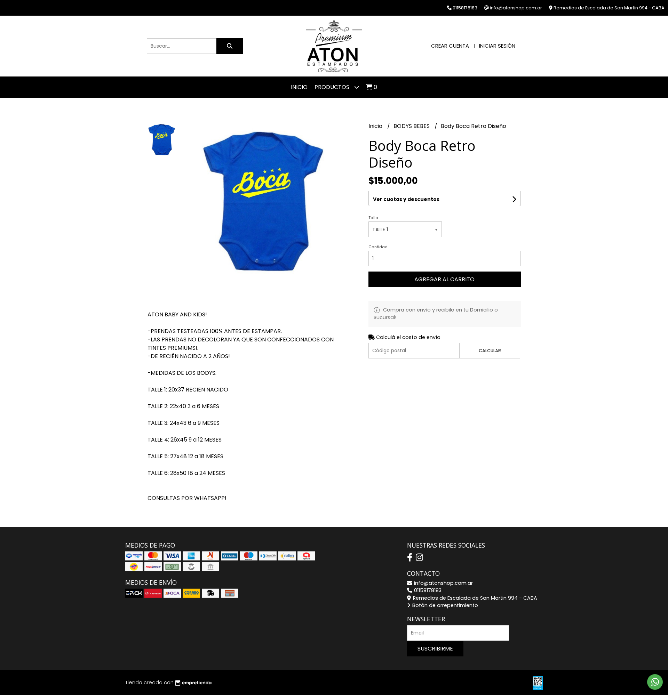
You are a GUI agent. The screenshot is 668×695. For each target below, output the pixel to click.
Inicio (299, 87)
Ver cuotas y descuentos (406, 199)
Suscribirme (435, 649)
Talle (373, 217)
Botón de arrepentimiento (444, 605)
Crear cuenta (450, 45)
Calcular (490, 351)
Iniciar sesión (497, 45)
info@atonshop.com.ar (443, 583)
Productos (333, 87)
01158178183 (427, 590)
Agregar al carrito (444, 279)
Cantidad (378, 247)
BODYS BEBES (412, 126)
